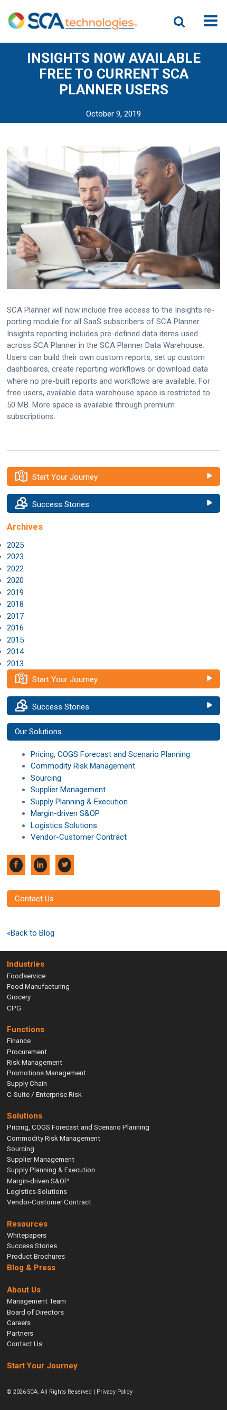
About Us (24, 1290)
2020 (15, 580)
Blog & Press (31, 1267)
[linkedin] (40, 865)
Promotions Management (46, 1072)
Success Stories (60, 504)
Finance (19, 1040)
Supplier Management (68, 789)
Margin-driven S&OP (65, 813)
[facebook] (16, 865)
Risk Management (34, 1062)
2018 (15, 604)
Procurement (27, 1051)
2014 (15, 651)
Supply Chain (27, 1083)
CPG (14, 1008)
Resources (27, 1224)
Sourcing (46, 778)
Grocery (19, 997)
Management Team (36, 1301)
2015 (15, 640)
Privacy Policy (115, 1391)
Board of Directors (35, 1312)
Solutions (24, 1116)
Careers (19, 1322)
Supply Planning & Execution (79, 801)
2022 (15, 568)
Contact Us (34, 898)
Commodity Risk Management (83, 766)
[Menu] (210, 20)
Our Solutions (38, 731)
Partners (20, 1333)
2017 (15, 616)
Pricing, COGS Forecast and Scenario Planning (110, 754)
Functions (25, 1029)
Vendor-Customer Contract (79, 837)
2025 (15, 545)
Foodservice (26, 975)
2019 (15, 592)
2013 (15, 663)
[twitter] (64, 865)
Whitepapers (26, 1235)
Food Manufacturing (38, 986)
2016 (15, 628)
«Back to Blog (30, 933)
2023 (15, 556)
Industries (25, 964)
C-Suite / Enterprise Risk (44, 1094)
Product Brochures (36, 1256)
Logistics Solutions (64, 825)
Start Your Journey (65, 477)
